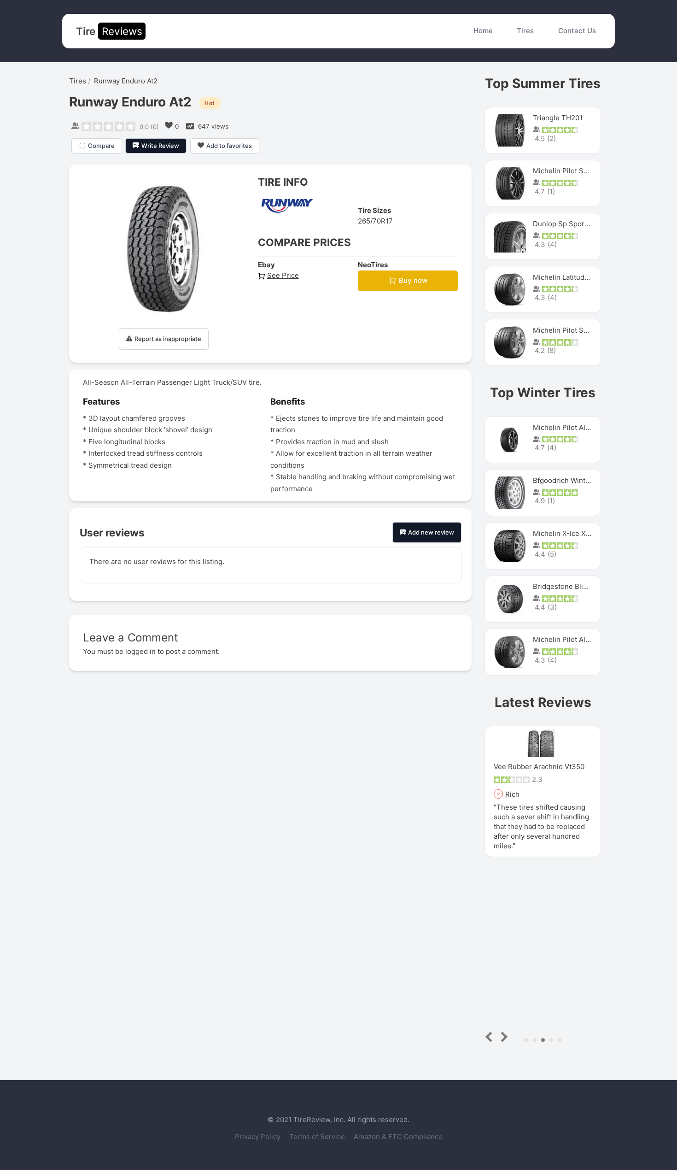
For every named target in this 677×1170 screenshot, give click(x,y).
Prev (490, 1036)
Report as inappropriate (167, 338)
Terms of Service (318, 1136)
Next (502, 1036)
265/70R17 (375, 221)
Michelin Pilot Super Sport (576, 330)
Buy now (413, 280)
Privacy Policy (258, 1136)
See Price (283, 275)
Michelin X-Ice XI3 (562, 533)
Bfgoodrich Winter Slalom (574, 480)
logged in (140, 651)
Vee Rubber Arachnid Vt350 (506, 766)
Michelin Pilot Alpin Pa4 (571, 639)
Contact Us (577, 30)
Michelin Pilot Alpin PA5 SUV (579, 427)
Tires (525, 30)
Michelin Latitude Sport (571, 277)
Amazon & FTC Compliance (398, 1136)
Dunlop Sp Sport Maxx (569, 223)
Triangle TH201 (558, 117)
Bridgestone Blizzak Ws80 (575, 586)
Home (483, 30)
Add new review (431, 532)
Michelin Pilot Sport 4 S (571, 170)
